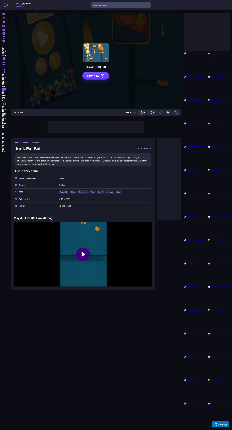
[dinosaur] (4, 76)
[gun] (4, 90)
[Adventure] (4, 54)
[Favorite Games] (4, 41)
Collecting (83, 192)
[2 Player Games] (4, 103)
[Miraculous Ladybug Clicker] (219, 110)
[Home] (4, 14)
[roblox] (4, 112)
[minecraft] (4, 108)
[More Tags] (4, 126)
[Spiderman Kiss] (219, 273)
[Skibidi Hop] (195, 180)
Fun (92, 192)
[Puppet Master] (219, 180)
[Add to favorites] (161, 112)
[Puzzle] (4, 58)
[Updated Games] (4, 37)
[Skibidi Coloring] (195, 87)
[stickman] (4, 71)
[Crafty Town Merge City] (195, 157)
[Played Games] (4, 33)
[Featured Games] (4, 29)
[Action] (4, 49)
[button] (176, 112)
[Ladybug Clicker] (195, 227)
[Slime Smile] (195, 390)
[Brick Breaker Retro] (219, 297)
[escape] (4, 94)
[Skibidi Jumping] (195, 63)
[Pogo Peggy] (219, 320)
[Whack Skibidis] (195, 110)
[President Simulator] (195, 203)
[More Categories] (4, 63)
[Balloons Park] (195, 297)
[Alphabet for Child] (219, 250)
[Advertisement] (96, 127)
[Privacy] (4, 150)
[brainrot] (4, 122)
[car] (4, 85)
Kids (118, 192)
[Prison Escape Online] (195, 413)
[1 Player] (4, 99)
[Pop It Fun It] (195, 273)
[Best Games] (4, 21)
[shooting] (4, 80)
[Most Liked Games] (4, 25)
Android (63, 192)
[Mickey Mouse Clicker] (195, 133)
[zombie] (4, 117)
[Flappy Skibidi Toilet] (219, 157)
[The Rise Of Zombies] (219, 367)
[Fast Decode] (219, 390)
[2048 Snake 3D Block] (219, 63)
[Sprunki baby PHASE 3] (219, 413)
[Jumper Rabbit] (195, 320)
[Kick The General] (219, 203)
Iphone (110, 192)
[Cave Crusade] (219, 343)
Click (73, 192)
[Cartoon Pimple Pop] (219, 87)
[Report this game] (168, 112)
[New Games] (4, 18)
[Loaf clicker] (219, 133)
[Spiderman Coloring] (195, 250)
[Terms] (4, 142)
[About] (4, 146)
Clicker (25, 143)
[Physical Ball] (195, 367)
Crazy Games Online (20, 5)
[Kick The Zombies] (219, 227)
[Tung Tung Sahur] (195, 343)
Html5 (100, 192)
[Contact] (4, 138)
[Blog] (4, 134)
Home (17, 143)
